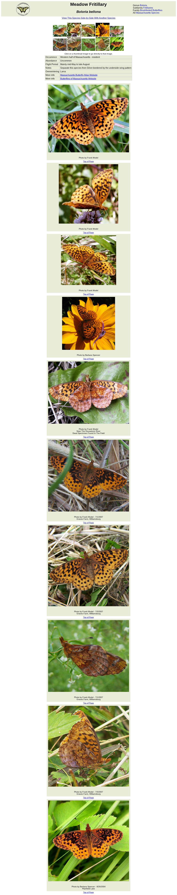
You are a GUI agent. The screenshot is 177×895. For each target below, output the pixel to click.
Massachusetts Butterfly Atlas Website (78, 75)
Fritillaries (148, 8)
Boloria (143, 5)
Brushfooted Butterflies (151, 10)
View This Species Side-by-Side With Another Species (88, 18)
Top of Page (88, 161)
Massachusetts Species (147, 13)
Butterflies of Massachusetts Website (78, 78)
